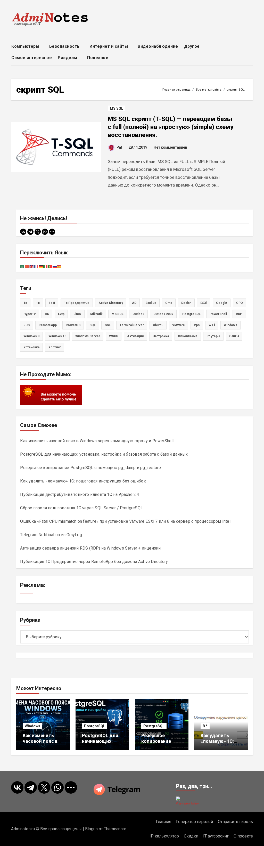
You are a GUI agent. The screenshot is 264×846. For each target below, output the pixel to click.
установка (31, 347)
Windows (32, 726)
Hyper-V (29, 314)
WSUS (113, 336)
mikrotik (96, 314)
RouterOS (73, 325)
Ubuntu (158, 325)
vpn (197, 325)
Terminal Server (132, 325)
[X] (38, 232)
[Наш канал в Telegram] (132, 789)
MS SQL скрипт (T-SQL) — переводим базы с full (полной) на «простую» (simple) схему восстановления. (170, 127)
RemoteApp (48, 325)
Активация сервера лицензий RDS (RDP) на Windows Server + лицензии (90, 548)
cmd (168, 303)
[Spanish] (59, 266)
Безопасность (65, 46)
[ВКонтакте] (23, 232)
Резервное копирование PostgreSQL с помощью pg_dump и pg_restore (90, 467)
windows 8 (31, 336)
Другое (192, 46)
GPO (239, 303)
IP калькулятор (164, 836)
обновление (187, 336)
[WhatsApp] (45, 232)
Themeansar (115, 828)
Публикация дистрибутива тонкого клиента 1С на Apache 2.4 (79, 494)
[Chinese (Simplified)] (27, 266)
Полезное (98, 57)
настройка (161, 336)
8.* (205, 726)
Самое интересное (31, 57)
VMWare (178, 325)
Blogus (91, 828)
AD (134, 303)
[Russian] (55, 266)
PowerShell (218, 314)
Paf (119, 147)
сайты (234, 336)
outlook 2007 (163, 314)
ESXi (203, 303)
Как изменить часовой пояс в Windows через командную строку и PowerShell (97, 440)
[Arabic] (22, 266)
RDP (239, 314)
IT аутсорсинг (216, 836)
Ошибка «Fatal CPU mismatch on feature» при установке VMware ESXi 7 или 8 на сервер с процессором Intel (125, 521)
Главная (163, 821)
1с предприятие (76, 303)
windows (230, 325)
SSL (108, 325)
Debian (186, 303)
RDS (26, 325)
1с (38, 303)
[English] (31, 266)
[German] (41, 266)
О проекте (243, 836)
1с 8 (52, 303)
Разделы (68, 57)
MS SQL (116, 108)
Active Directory (110, 303)
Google (221, 303)
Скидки (191, 836)
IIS (47, 314)
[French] (36, 266)
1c (25, 303)
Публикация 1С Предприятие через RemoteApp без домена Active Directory (94, 561)
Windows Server (87, 336)
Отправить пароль (235, 821)
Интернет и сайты (109, 46)
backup (150, 303)
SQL (92, 325)
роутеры (213, 336)
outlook (138, 314)
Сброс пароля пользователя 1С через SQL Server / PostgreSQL (81, 507)
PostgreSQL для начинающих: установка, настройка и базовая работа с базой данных (104, 454)
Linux (77, 314)
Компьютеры (25, 46)
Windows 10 (57, 336)
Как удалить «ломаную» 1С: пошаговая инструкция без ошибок (83, 481)
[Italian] (45, 266)
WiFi (212, 325)
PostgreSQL (191, 314)
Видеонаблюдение (158, 46)
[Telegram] (30, 232)
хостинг (54, 347)
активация (135, 336)
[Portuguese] (50, 266)
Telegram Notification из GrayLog (51, 534)
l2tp (61, 314)
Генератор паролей (194, 821)
